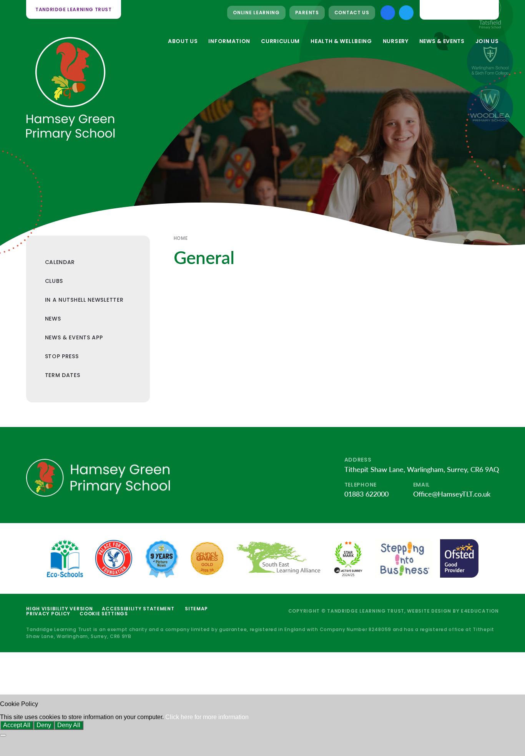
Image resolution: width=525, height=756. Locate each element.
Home (181, 238)
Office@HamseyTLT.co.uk (451, 494)
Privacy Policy (48, 613)
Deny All (68, 725)
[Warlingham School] (490, 61)
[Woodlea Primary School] (490, 108)
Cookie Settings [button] (104, 613)
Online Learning (256, 12)
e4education (480, 611)
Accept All (16, 725)
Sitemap (196, 608)
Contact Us (351, 12)
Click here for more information (207, 717)
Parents (307, 12)
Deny (44, 725)
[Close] (3, 735)
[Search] (487, 9)
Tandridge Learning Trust (73, 9)
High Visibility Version (59, 608)
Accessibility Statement (138, 608)
